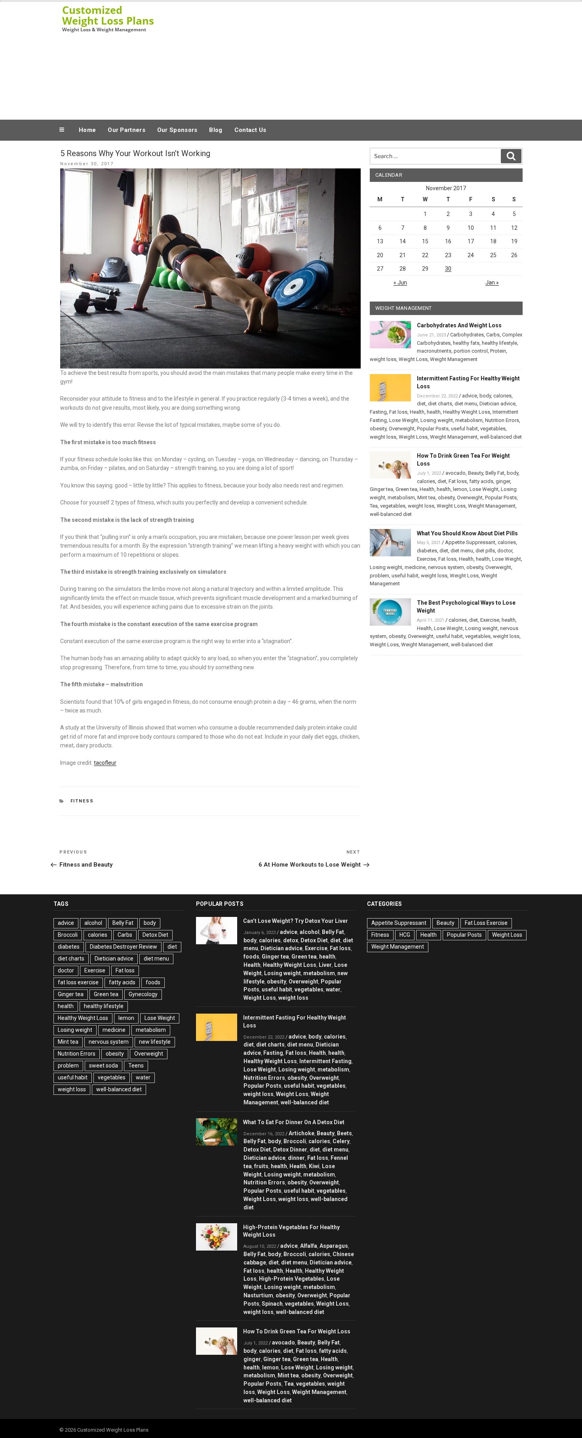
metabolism (469, 420)
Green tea (406, 489)
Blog (215, 130)
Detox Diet (155, 935)
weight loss (383, 359)
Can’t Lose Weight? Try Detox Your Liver (295, 921)
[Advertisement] (371, 58)
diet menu (466, 404)
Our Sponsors (177, 130)
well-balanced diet (501, 437)
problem (379, 576)
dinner (296, 1158)
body (485, 396)
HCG (404, 935)
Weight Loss (413, 359)
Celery (341, 1141)
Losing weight (436, 420)
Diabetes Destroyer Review (123, 946)
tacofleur (105, 763)
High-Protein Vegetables (291, 1279)
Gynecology (143, 994)
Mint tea (426, 497)
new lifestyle (155, 1042)
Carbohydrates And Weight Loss (459, 325)
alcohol (93, 923)
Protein (498, 351)
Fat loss (398, 412)
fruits (261, 1166)
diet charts (440, 404)
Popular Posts (433, 429)
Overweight (402, 429)
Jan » (492, 282)
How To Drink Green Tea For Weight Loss (296, 1331)
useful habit (464, 429)
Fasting (378, 412)
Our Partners (126, 130)
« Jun (400, 282)
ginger (503, 481)
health (434, 412)
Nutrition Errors (502, 420)
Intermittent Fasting (325, 1061)
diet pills (485, 551)
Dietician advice (497, 404)
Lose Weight (403, 420)
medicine (415, 567)
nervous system (446, 567)
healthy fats (466, 343)
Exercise (426, 559)
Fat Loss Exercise (486, 923)
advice (469, 396)
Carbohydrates (467, 335)
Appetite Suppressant (470, 542)
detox (290, 940)
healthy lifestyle (499, 343)
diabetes (427, 551)
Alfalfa (308, 1246)
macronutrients (434, 351)
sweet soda (103, 1065)
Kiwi (314, 1166)
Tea (374, 506)
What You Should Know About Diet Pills (467, 533)
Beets (344, 1133)
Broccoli (68, 935)
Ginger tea (381, 489)
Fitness (82, 801)
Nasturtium (258, 1295)
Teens (136, 1065)
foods (153, 982)
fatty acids (481, 481)
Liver (325, 965)
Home (87, 130)
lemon (460, 489)
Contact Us (250, 130)
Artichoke (301, 1133)
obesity (378, 429)
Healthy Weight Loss (466, 412)
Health (417, 412)
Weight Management (453, 359)
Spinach (272, 1304)
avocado (455, 473)
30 (448, 268)
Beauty (475, 473)
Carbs (493, 335)
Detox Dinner (290, 1149)
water (143, 1077)
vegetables (493, 429)
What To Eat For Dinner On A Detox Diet (293, 1122)
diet (421, 404)
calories (502, 396)
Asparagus (334, 1246)
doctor (504, 551)
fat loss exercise (78, 982)
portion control (471, 351)
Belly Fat (494, 473)
